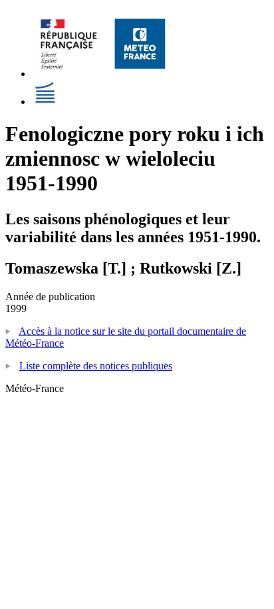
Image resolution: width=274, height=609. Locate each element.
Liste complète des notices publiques (95, 365)
